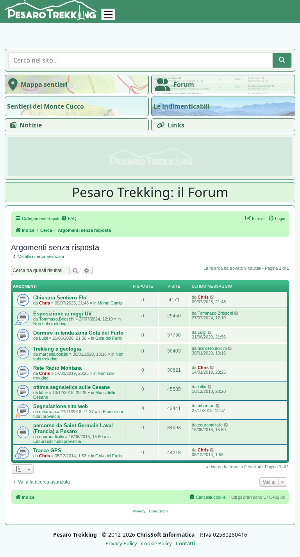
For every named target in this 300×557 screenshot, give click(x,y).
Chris (44, 303)
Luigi (43, 338)
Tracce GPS (47, 450)
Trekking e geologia (57, 349)
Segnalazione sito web (60, 406)
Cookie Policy (156, 543)
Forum (183, 84)
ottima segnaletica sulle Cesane (71, 387)
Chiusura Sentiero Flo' (60, 298)
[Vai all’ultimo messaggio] (212, 297)
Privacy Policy (121, 543)
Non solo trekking (49, 323)
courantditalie (51, 436)
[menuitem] (69, 218)
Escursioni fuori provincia (57, 441)
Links (176, 125)
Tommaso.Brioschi (56, 319)
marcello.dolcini (53, 354)
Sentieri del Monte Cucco (45, 106)
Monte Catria (110, 303)
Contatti (185, 543)
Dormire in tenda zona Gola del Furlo (78, 333)
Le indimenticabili (182, 106)
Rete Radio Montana (57, 368)
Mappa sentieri (44, 84)
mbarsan (47, 411)
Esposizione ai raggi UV (62, 314)
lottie (43, 392)
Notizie (31, 125)
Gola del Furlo (108, 338)
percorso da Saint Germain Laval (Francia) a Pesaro (73, 428)
